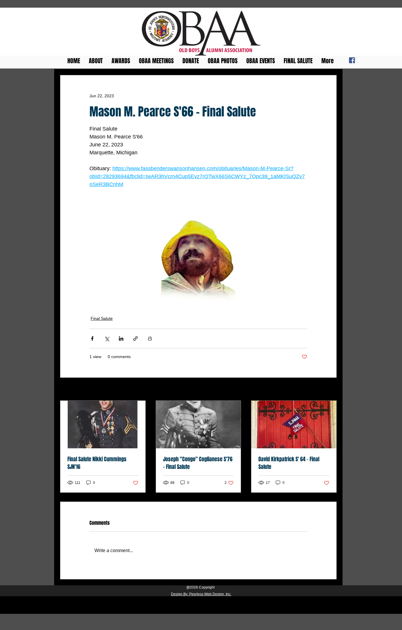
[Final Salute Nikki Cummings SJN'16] (102, 424)
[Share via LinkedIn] (121, 338)
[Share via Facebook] (92, 338)
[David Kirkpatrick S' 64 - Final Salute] (293, 424)
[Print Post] (150, 338)
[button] (120, 60)
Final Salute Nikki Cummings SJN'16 (97, 463)
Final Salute (102, 318)
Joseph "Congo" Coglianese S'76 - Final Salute (197, 463)
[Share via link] (135, 338)
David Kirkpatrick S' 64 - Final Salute (288, 463)
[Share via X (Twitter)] (106, 338)
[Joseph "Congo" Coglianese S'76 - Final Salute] (198, 424)
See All (330, 389)
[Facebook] (352, 60)
